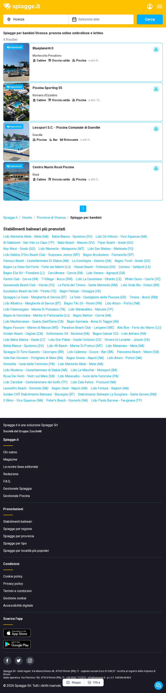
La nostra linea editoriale (20, 467)
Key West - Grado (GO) (19, 249)
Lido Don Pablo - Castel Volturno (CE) (74, 340)
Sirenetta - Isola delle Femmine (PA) (29, 364)
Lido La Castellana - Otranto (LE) (98, 279)
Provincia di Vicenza (51, 217)
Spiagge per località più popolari (26, 551)
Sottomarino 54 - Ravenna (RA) (67, 334)
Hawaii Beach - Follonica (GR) (94, 267)
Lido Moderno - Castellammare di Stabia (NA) (35, 370)
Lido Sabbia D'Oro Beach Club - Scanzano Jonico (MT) (41, 255)
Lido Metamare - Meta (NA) (125, 346)
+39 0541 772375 (76, 677)
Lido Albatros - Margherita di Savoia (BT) (32, 303)
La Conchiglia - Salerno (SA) (91, 261)
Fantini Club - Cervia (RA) (20, 279)
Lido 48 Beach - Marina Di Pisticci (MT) (74, 346)
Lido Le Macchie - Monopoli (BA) (94, 370)
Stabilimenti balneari (17, 521)
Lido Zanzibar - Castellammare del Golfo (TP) (35, 382)
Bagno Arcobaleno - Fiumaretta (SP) (108, 255)
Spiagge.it (10, 217)
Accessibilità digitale (18, 605)
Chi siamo (10, 452)
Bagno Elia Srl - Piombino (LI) (24, 273)
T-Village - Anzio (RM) (57, 279)
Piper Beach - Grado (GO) (115, 243)
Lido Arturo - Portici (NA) (122, 303)
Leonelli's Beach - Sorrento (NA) (25, 388)
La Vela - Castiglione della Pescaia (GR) (98, 297)
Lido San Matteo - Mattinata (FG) (110, 249)
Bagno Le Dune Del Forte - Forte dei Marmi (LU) (37, 267)
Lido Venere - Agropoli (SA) (105, 273)
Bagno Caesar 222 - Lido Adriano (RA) (119, 334)
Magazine (10, 459)
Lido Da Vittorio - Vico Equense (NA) (121, 236)
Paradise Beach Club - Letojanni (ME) (88, 328)
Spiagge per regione (17, 529)
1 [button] (83, 209)
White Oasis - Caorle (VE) (143, 279)
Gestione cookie (14, 598)
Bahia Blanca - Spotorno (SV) (72, 236)
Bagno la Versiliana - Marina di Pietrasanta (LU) (36, 315)
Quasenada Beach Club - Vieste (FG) (28, 285)
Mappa (76, 682)
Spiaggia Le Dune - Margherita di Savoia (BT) (35, 297)
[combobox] (35, 19)
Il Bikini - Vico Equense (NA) (23, 400)
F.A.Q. (7, 481)
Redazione (10, 474)
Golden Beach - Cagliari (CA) (23, 334)
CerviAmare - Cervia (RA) (65, 273)
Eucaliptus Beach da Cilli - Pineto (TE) (29, 291)
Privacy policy (13, 584)
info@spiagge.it (96, 677)
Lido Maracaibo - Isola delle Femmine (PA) (88, 376)
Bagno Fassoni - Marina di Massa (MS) (30, 328)
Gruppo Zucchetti (30, 431)
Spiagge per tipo (15, 543)
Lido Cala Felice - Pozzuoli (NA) (93, 382)
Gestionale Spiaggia (17, 489)
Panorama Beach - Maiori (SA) (138, 352)
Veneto (27, 217)
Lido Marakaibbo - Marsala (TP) (90, 309)
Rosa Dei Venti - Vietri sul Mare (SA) (29, 376)
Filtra (96, 682)
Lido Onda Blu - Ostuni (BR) (140, 285)
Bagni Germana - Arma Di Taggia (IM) (93, 321)
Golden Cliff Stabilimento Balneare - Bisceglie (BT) (39, 394)
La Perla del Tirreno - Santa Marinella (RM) (88, 285)
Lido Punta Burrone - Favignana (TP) (116, 400)
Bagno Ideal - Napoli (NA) (69, 388)
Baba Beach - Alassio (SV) (76, 243)
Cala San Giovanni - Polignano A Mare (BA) (33, 358)
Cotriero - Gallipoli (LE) (135, 267)
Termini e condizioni (17, 591)
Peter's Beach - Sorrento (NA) (67, 400)
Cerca (150, 19)
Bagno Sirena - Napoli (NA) (85, 358)
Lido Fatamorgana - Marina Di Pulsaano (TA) (34, 309)
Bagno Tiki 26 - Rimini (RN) (83, 303)
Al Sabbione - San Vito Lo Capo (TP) (28, 243)
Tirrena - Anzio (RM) (143, 297)
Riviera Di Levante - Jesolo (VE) (127, 340)
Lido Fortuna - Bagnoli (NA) (110, 388)
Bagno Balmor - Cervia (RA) (92, 315)
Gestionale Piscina (16, 496)
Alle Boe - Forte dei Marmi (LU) (139, 328)
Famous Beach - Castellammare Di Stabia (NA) (36, 261)
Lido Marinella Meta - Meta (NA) (26, 236)
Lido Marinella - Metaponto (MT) (61, 249)
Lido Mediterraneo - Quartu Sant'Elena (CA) (33, 321)
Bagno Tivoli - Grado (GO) (132, 261)
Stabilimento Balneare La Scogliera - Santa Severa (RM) (117, 394)
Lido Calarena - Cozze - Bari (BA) (90, 352)
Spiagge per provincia (18, 536)
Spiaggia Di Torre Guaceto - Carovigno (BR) (33, 352)
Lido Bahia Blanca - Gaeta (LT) (24, 340)
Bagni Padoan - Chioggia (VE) (80, 291)
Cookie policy (12, 576)
